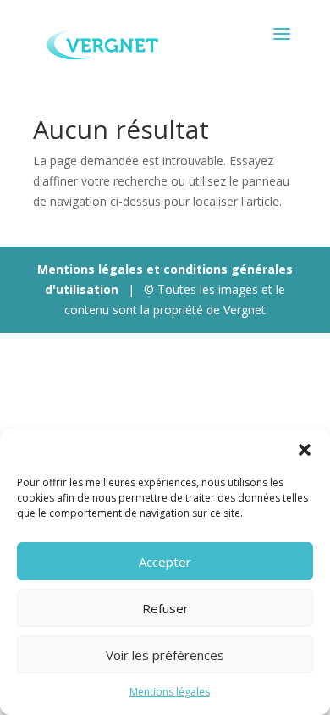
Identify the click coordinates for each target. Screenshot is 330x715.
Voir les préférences (165, 654)
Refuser (165, 608)
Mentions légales (169, 692)
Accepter (165, 561)
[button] (304, 449)
